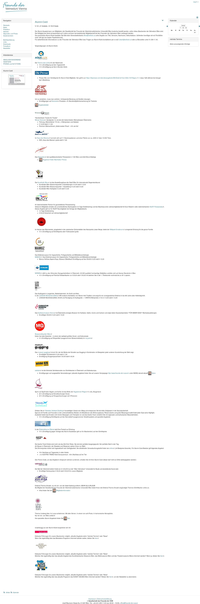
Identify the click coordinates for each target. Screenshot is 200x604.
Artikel (7, 592)
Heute (183, 25)
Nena (153, 373)
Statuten (6, 31)
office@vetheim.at (89, 35)
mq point (88, 338)
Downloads (7, 44)
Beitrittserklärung (8, 40)
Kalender (15, 592)
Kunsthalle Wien (43, 182)
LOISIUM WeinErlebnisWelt (48, 296)
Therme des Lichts (44, 63)
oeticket (37, 370)
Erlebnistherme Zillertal (46, 429)
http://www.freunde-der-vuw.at (118, 373)
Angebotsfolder (44, 105)
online (111, 448)
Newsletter (6, 48)
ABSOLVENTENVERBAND (12, 60)
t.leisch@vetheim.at (125, 39)
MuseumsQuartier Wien (43, 334)
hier (68, 518)
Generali (54, 101)
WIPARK (37, 273)
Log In (195, 2)
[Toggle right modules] (197, 17)
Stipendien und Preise (10, 34)
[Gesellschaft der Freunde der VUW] (14, 7)
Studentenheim (8, 36)
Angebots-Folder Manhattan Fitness (55, 160)
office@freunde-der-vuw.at (129, 603)
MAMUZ (37, 257)
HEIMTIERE (7, 62)
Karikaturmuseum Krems (46, 313)
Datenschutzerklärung (104, 599)
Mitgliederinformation (63, 490)
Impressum (92, 599)
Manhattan (41, 157)
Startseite (6, 25)
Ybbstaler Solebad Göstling (54, 411)
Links (5, 42)
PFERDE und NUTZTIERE (12, 64)
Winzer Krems (39, 120)
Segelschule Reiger (80, 392)
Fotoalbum (6, 46)
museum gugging (43, 352)
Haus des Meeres (43, 138)
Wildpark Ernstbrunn (116, 229)
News (5, 27)
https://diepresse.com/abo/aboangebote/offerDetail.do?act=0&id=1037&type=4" (112, 78)
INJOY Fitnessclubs (156, 207)
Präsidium (6, 29)
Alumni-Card (41, 21)
